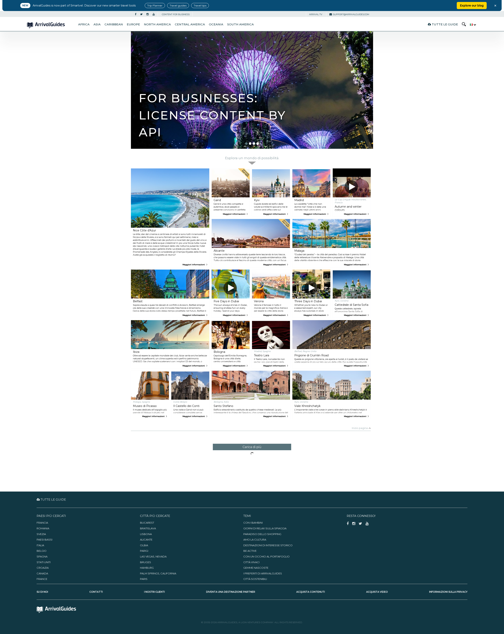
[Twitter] (141, 14)
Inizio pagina (360, 428)
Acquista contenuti (310, 591)
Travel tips (200, 5)
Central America (190, 24)
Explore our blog (472, 5)
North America (157, 24)
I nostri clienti (154, 591)
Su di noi (42, 591)
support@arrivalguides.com (351, 14)
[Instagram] (147, 14)
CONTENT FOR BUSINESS (176, 14)
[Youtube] (154, 14)
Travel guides (178, 5)
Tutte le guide (444, 24)
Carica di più (252, 447)
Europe (133, 24)
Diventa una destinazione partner (230, 591)
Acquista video (377, 591)
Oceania (216, 24)
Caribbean (114, 24)
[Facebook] (135, 14)
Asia (97, 24)
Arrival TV (315, 14)
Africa (84, 24)
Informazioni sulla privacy (448, 591)
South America (240, 24)
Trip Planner (154, 5)
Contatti (96, 591)
